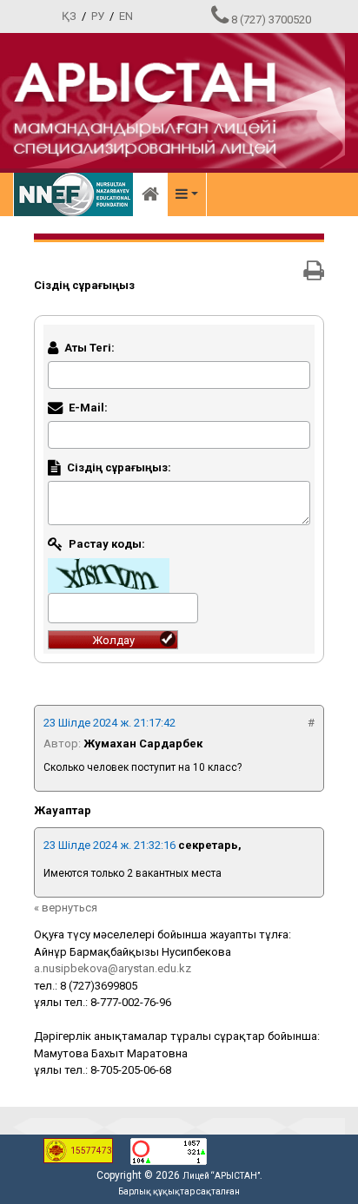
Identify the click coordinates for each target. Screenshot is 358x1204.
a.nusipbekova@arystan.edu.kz (112, 968)
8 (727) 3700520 (271, 19)
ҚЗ (69, 16)
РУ (97, 16)
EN (126, 16)
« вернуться (65, 907)
